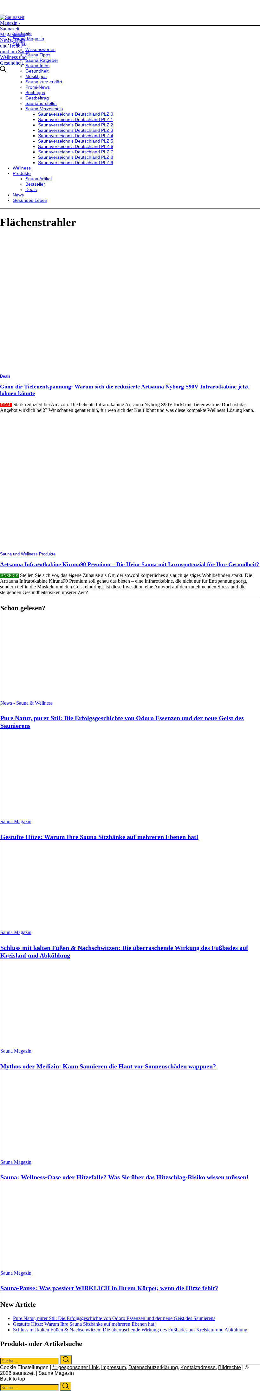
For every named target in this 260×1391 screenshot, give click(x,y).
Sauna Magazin (15, 821)
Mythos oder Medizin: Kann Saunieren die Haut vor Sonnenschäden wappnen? (108, 1066)
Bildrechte (229, 1367)
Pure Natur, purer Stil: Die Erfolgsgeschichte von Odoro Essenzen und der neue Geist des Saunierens (114, 1318)
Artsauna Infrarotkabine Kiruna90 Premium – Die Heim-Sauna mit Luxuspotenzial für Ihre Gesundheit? (129, 564)
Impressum (113, 1367)
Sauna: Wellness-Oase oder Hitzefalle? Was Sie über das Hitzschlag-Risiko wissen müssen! (124, 1177)
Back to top (12, 1378)
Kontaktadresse (198, 1367)
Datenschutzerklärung (153, 1367)
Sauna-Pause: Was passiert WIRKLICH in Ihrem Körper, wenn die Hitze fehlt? (109, 1288)
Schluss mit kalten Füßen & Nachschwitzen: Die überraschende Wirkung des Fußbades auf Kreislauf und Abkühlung (130, 1329)
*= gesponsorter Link (75, 1367)
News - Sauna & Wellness (26, 703)
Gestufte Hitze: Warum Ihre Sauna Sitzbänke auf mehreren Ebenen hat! (99, 836)
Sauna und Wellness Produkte (27, 554)
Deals (5, 376)
